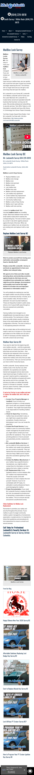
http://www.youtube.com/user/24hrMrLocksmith (13, 119)
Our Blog (29, 37)
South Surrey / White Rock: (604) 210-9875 (18, 21)
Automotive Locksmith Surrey (9, 37)
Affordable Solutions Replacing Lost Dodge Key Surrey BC (14, 654)
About (9, 31)
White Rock (24, 161)
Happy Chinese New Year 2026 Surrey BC (16, 620)
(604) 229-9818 (19, 15)
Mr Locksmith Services (12, 34)
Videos (22, 37)
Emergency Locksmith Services (22, 31)
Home (3, 31)
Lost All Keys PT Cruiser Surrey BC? (15, 721)
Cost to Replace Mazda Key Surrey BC (15, 688)
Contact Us (17, 40)
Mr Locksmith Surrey (16, 6)
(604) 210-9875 (8, 163)
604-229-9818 (25, 157)
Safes (23, 34)
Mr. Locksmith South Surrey (11, 161)
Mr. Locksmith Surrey (11, 157)
